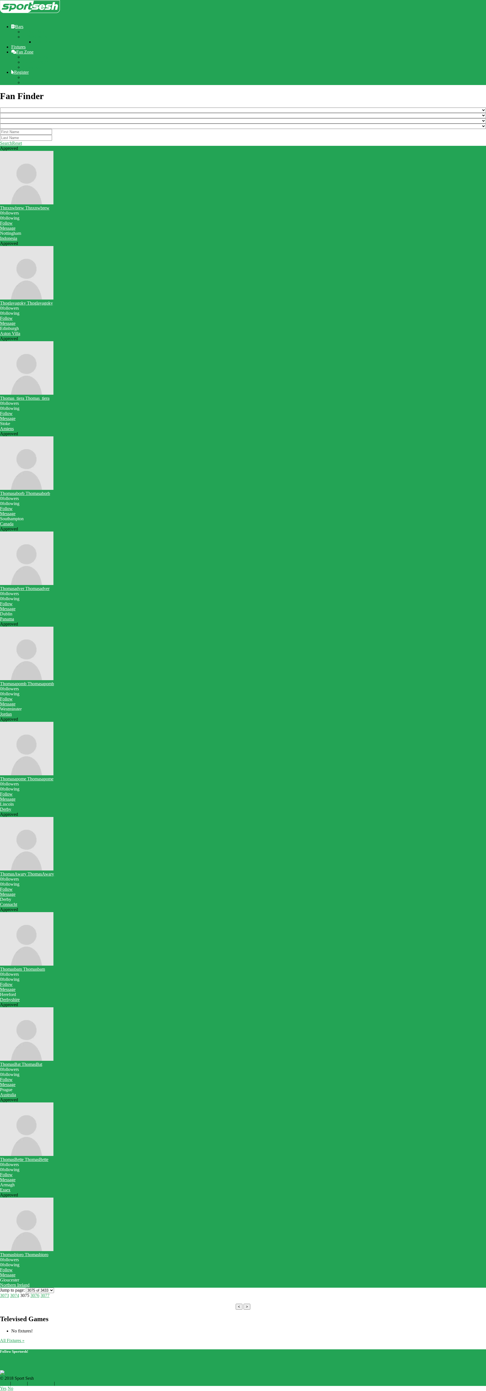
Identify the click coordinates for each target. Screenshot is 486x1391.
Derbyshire (10, 999)
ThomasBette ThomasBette (24, 1159)
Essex (5, 1189)
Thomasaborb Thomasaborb (25, 493)
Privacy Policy (69, 1383)
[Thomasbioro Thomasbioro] (26, 1249)
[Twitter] (2, 1362)
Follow (6, 223)
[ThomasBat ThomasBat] (26, 1059)
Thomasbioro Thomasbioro (24, 1254)
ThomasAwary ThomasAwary (27, 874)
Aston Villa (10, 333)
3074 (14, 1295)
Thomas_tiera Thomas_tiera (25, 398)
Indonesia (8, 238)
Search (6, 143)
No (10, 1388)
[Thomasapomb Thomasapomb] (26, 678)
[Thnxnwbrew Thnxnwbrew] (26, 202)
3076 (34, 1295)
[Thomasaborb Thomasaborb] (26, 488)
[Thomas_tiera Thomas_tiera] (26, 393)
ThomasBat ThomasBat (21, 1064)
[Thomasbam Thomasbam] (26, 964)
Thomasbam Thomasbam (22, 969)
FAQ (4, 1383)
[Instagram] (11, 1362)
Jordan (6, 714)
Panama (7, 619)
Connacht (8, 904)
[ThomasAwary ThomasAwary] (26, 869)
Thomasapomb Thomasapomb (27, 683)
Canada (7, 523)
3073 (4, 1295)
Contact (19, 1383)
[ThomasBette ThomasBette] (26, 1154)
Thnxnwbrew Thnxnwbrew (25, 208)
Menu (5, 17)
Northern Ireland (15, 1285)
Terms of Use (41, 1383)
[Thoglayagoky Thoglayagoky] (26, 298)
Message (7, 228)
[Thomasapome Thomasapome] (26, 773)
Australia (8, 1094)
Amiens (7, 428)
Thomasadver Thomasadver (25, 588)
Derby (5, 809)
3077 (45, 1295)
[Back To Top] (1, 1367)
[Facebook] (6, 1362)
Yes (3, 1388)
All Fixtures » (12, 1340)
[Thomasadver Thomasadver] (26, 583)
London (41, 41)
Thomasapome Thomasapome (26, 778)
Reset (17, 143)
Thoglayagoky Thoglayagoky (26, 303)
